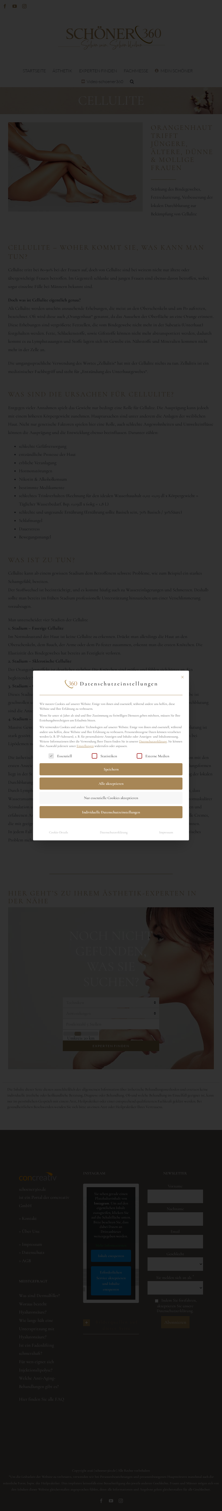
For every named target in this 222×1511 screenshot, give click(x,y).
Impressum (166, 832)
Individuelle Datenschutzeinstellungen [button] (111, 812)
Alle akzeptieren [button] (111, 783)
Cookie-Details (58, 832)
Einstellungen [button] (85, 746)
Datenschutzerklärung (153, 741)
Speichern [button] (111, 769)
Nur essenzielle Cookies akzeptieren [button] (111, 798)
